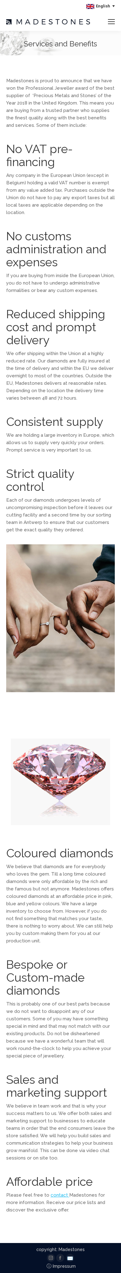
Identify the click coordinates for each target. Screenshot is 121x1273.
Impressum (61, 1266)
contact (60, 1195)
